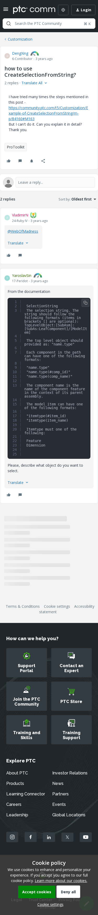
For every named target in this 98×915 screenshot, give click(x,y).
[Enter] (9, 23)
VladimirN (20, 215)
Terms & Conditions (23, 606)
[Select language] (63, 10)
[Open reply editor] (49, 182)
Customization (20, 39)
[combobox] (49, 23)
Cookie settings (57, 606)
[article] (49, 236)
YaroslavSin (21, 275)
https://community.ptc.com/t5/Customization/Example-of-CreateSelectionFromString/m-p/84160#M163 (48, 113)
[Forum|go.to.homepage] (30, 10)
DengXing (20, 53)
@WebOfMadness (23, 231)
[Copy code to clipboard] (85, 303)
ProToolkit (16, 146)
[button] (6, 10)
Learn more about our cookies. (61, 880)
